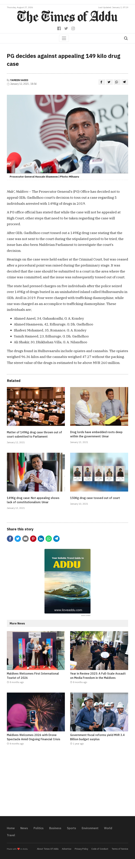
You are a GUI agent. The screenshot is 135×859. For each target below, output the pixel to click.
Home (11, 828)
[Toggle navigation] (64, 38)
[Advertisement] (67, 783)
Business (55, 828)
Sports (71, 828)
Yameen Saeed (19, 80)
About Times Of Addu (48, 849)
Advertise (66, 849)
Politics (39, 828)
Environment (90, 828)
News (24, 828)
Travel (11, 835)
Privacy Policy (81, 849)
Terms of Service (120, 849)
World (108, 828)
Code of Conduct (99, 849)
